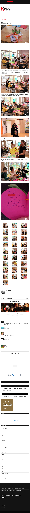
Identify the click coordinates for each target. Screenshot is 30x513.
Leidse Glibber (9, 511)
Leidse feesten (3, 449)
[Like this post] (14, 287)
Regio (2, 468)
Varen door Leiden (4, 478)
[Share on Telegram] (19, 287)
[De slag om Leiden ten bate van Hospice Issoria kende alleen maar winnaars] (8, 307)
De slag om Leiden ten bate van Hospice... (8, 313)
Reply (28, 327)
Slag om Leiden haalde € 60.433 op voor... (22, 313)
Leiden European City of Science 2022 (6, 445)
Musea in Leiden (4, 452)
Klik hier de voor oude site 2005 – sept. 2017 (6, 383)
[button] (14, 1)
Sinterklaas (3, 469)
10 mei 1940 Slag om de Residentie (6, 426)
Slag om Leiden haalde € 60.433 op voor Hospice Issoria (14, 490)
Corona (3, 433)
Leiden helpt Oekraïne (4, 447)
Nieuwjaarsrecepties (4, 457)
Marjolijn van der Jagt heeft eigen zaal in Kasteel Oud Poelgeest (12, 495)
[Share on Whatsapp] (18, 287)
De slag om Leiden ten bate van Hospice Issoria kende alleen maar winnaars (14, 488)
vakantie (3, 476)
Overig (2, 461)
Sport (2, 471)
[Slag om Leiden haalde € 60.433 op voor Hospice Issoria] (22, 307)
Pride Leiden (3, 464)
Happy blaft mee (4, 438)
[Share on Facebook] (15, 287)
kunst (2, 442)
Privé (2, 466)
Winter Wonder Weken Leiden (5, 480)
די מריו (5, 338)
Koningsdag (3, 440)
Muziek (3, 454)
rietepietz (5, 345)
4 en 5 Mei (3, 430)
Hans (5, 327)
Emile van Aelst (6, 23)
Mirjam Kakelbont (3, 490)
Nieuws (3, 459)
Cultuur (3, 435)
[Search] (28, 15)
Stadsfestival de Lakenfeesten (5, 473)
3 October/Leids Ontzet (5, 428)
